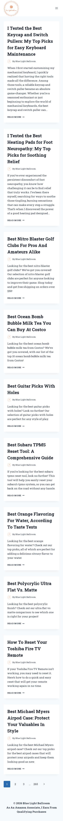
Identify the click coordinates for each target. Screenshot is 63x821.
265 (35, 784)
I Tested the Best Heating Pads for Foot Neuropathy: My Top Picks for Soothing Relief (30, 148)
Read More (15, 117)
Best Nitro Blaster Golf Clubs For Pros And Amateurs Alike (30, 245)
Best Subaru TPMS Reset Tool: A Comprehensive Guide (30, 451)
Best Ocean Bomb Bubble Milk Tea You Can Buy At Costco (29, 323)
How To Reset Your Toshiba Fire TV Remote (27, 648)
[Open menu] (56, 8)
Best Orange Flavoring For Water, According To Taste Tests (30, 520)
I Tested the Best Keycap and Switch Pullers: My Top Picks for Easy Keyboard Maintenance (30, 41)
